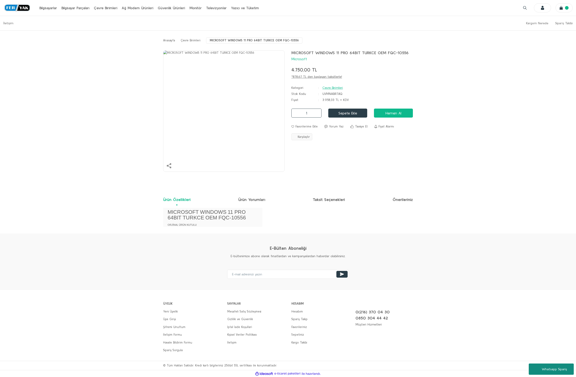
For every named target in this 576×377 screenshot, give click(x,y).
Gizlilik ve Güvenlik (240, 319)
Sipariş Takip (299, 319)
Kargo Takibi (299, 342)
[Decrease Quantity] (296, 113)
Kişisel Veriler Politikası (242, 334)
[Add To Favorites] (304, 126)
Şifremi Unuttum (174, 327)
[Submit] (342, 274)
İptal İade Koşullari (239, 327)
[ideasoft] (264, 373)
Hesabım (297, 311)
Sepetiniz (297, 334)
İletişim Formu (172, 334)
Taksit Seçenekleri (329, 199)
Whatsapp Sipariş (554, 369)
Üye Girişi (169, 319)
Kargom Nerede (537, 23)
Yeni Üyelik (170, 311)
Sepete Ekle (347, 113)
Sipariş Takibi (564, 23)
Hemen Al (393, 113)
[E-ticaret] (287, 373)
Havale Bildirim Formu (177, 342)
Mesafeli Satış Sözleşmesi (244, 311)
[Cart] (564, 7)
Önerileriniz (403, 199)
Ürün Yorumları (251, 199)
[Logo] (16, 8)
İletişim (8, 23)
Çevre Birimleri (332, 87)
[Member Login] (542, 7)
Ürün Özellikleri (177, 199)
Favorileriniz (299, 327)
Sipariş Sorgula (173, 350)
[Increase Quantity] (316, 113)
